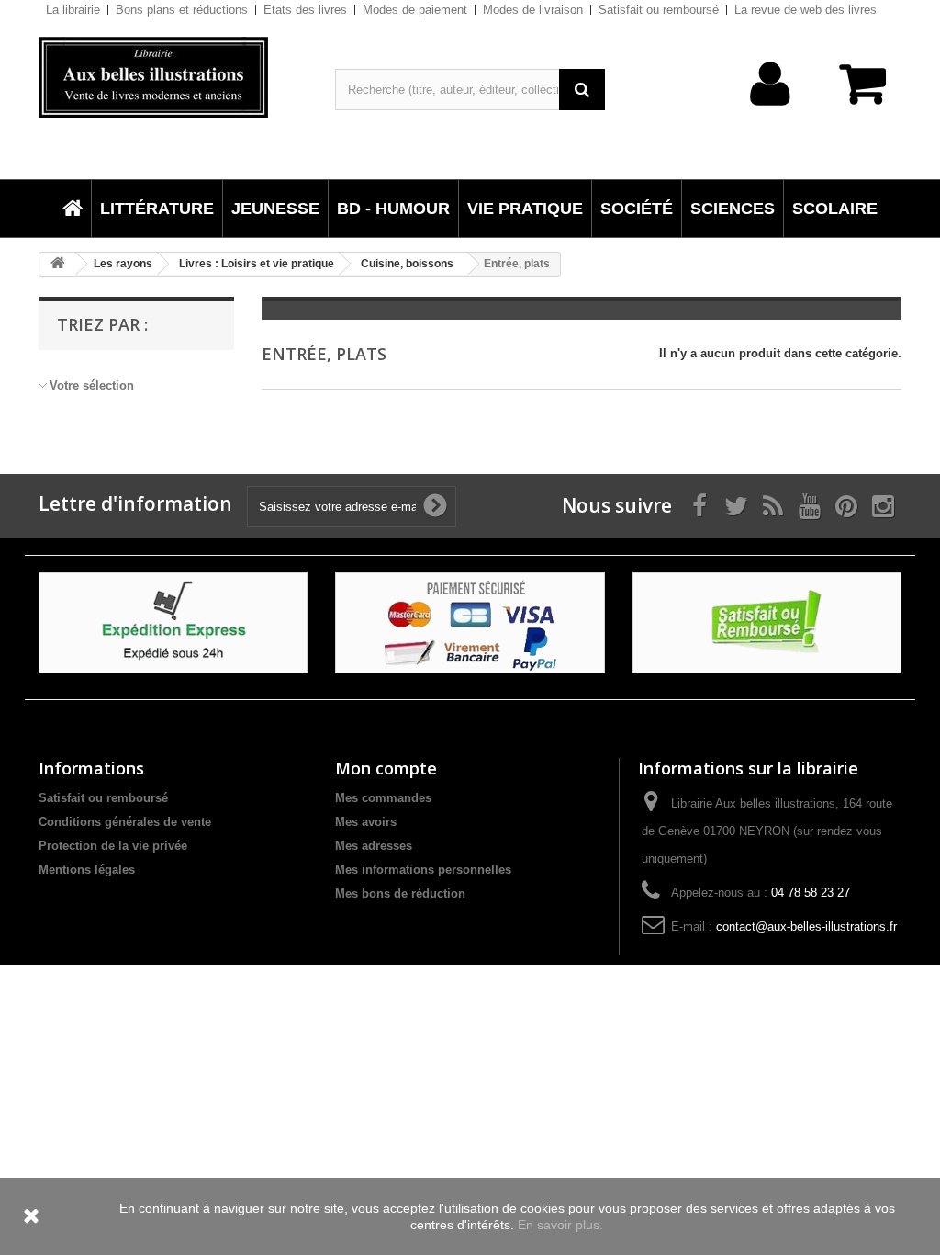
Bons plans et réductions (182, 10)
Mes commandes (383, 798)
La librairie (73, 10)
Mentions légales (87, 869)
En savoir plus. (560, 1224)
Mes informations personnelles (423, 869)
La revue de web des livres (805, 10)
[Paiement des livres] (469, 621)
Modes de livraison (533, 10)
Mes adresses (373, 846)
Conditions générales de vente (125, 822)
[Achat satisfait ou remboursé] (766, 621)
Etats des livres (305, 10)
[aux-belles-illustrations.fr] (173, 77)
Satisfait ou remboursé (659, 10)
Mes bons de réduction (400, 893)
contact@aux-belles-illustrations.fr (806, 926)
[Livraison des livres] (173, 621)
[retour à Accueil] (57, 264)
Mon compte (386, 768)
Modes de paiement (415, 10)
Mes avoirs (366, 822)
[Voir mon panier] (856, 93)
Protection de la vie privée (113, 846)
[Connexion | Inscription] (771, 112)
